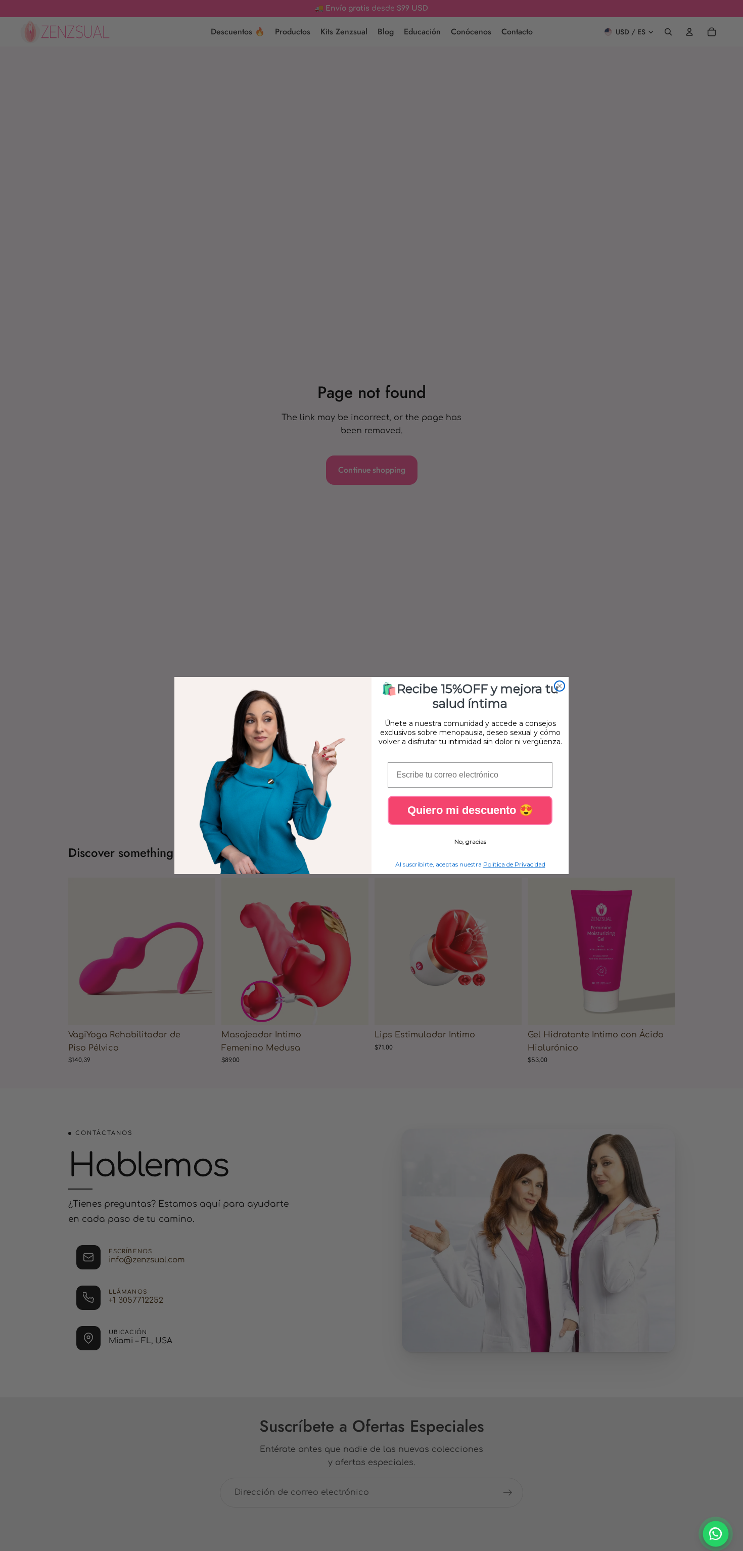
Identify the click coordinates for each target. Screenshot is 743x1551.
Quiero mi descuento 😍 (470, 810)
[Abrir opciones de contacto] (716, 1534)
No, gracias (470, 841)
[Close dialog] (559, 686)
